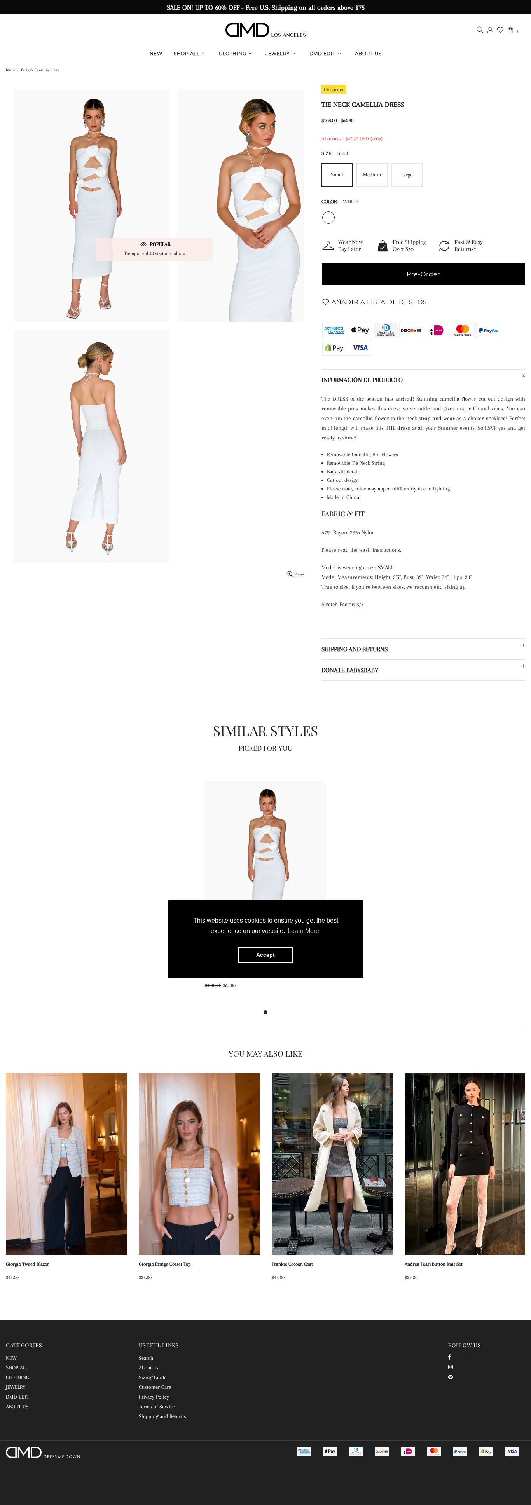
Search (146, 1358)
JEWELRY (15, 1387)
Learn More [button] (303, 931)
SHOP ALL (17, 1368)
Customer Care (155, 1387)
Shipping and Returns (162, 1416)
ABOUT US (17, 1406)
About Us (149, 1368)
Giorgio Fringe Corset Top (165, 1264)
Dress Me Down (265, 30)
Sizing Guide (152, 1377)
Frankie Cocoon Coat (292, 1264)
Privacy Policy (154, 1397)
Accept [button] (265, 955)
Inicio (10, 70)
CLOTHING (17, 1377)
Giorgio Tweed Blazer (27, 1264)
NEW (11, 1358)
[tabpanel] (265, 892)
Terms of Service (157, 1406)
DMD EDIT (17, 1397)
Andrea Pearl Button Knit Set (434, 1264)
